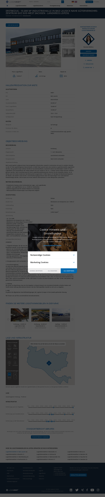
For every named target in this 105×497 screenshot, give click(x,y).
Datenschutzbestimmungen (52, 245)
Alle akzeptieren (69, 271)
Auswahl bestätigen (36, 271)
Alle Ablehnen (52, 271)
